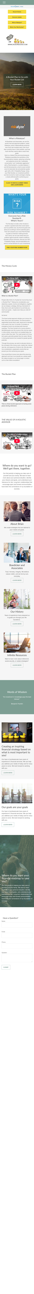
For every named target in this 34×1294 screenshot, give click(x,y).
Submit (5, 967)
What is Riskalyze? (17, 22)
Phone (4, 942)
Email (3, 932)
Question (4, 953)
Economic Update (17, 17)
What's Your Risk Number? (17, 27)
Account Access (17, 12)
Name (3, 921)
